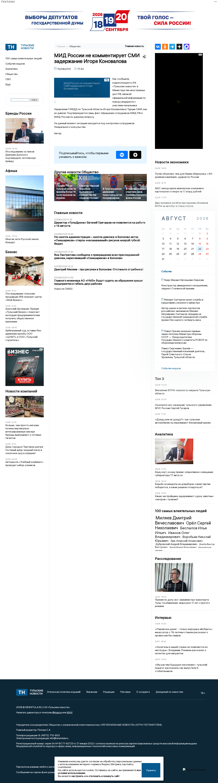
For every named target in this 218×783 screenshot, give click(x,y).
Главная (61, 46)
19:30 (163, 597)
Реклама (125, 691)
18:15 (163, 183)
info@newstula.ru (59, 738)
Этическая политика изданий (63, 691)
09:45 (14, 459)
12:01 (13, 444)
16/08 (157, 481)
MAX (70, 712)
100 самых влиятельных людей (23, 58)
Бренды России (18, 113)
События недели (15, 63)
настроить (77, 776)
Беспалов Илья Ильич (181, 530)
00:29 (164, 385)
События (166, 271)
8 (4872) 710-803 (49, 735)
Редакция (108, 691)
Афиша (11, 171)
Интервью (163, 617)
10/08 (157, 493)
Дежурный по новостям (169, 691)
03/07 (157, 597)
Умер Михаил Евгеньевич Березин (184, 280)
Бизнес (11, 252)
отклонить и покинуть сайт (104, 776)
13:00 (163, 493)
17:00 (163, 469)
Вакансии (91, 691)
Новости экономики (172, 162)
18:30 (163, 168)
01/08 (157, 623)
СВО (8, 79)
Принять (151, 770)
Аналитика (11, 68)
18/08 (157, 469)
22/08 (8, 148)
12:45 (13, 422)
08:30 (14, 327)
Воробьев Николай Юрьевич (183, 539)
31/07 (157, 641)
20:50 (163, 399)
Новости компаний (21, 391)
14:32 (13, 306)
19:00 (163, 481)
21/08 (8, 290)
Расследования (168, 558)
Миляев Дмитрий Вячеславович (173, 520)
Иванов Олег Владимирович (172, 534)
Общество (11, 74)
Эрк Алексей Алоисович (186, 541)
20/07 (157, 659)
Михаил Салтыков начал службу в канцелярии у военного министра (182, 301)
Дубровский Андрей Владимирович (177, 544)
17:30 (163, 414)
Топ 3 (159, 378)
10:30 (163, 659)
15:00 (14, 236)
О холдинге (143, 691)
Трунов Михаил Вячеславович (183, 547)
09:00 (14, 148)
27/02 (8, 236)
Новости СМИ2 (63, 288)
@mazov (57, 712)
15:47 (13, 290)
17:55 (163, 197)
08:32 (163, 641)
